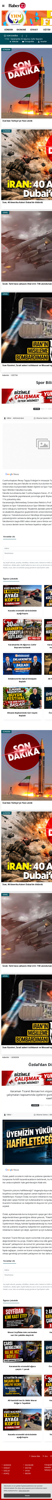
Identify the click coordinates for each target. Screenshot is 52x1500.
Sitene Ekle (35, 1456)
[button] (23, 37)
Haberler (5, 375)
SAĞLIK (7, 1471)
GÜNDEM (8, 29)
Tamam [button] (27, 1495)
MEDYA (28, 1473)
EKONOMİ (21, 29)
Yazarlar (43, 41)
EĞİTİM (46, 29)
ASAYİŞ (6, 1473)
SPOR (27, 1471)
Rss (46, 1456)
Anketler (47, 1467)
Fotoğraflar (29, 41)
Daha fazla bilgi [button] (24, 1491)
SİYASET (34, 29)
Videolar (15, 41)
